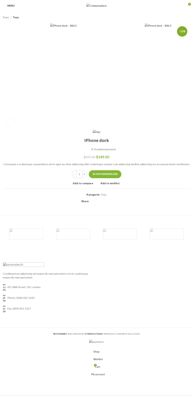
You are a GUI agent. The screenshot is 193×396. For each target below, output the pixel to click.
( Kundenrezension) (103, 149)
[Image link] (23, 265)
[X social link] (96, 201)
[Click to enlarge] (10, 122)
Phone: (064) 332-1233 (20, 297)
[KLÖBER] (166, 234)
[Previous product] (179, 17)
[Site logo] (96, 5)
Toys (16, 17)
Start (6, 17)
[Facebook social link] (91, 201)
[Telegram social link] (109, 201)
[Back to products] (183, 17)
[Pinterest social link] (100, 201)
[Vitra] (26, 234)
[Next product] (188, 17)
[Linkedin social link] (105, 201)
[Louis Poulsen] (119, 234)
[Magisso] (73, 234)
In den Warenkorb (105, 174)
